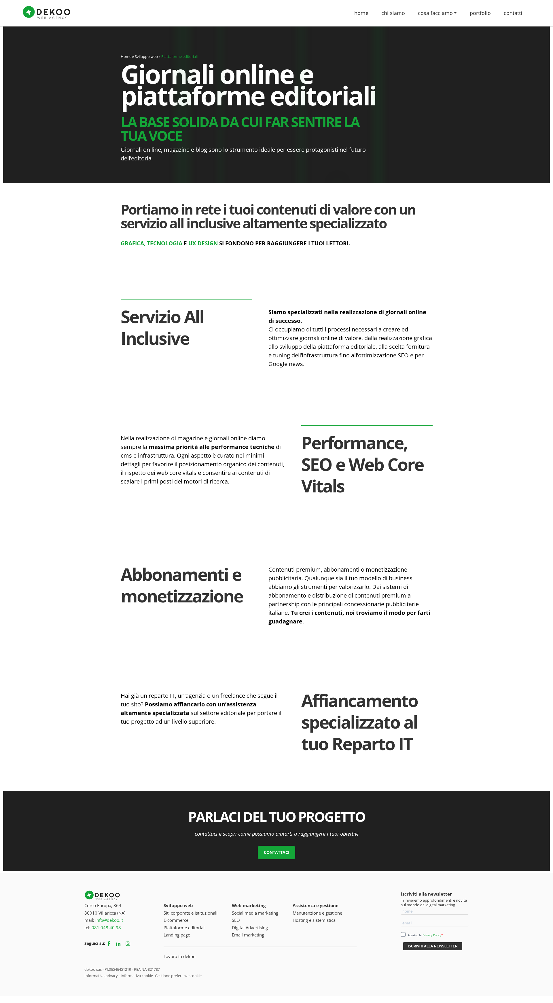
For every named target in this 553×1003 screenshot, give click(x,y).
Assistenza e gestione (315, 905)
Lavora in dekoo (180, 956)
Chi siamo (393, 13)
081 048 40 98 (106, 927)
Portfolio (480, 13)
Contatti (513, 13)
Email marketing (248, 935)
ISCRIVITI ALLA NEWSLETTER (433, 946)
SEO (236, 920)
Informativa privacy (101, 975)
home (361, 13)
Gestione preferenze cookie (178, 975)
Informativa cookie (137, 975)
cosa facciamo (435, 13)
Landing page (177, 935)
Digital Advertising (250, 927)
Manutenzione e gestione (317, 913)
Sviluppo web (178, 905)
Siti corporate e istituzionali (190, 913)
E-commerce (176, 920)
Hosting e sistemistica (314, 920)
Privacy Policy (432, 935)
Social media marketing (255, 913)
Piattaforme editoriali (185, 927)
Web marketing (249, 905)
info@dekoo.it (109, 920)
